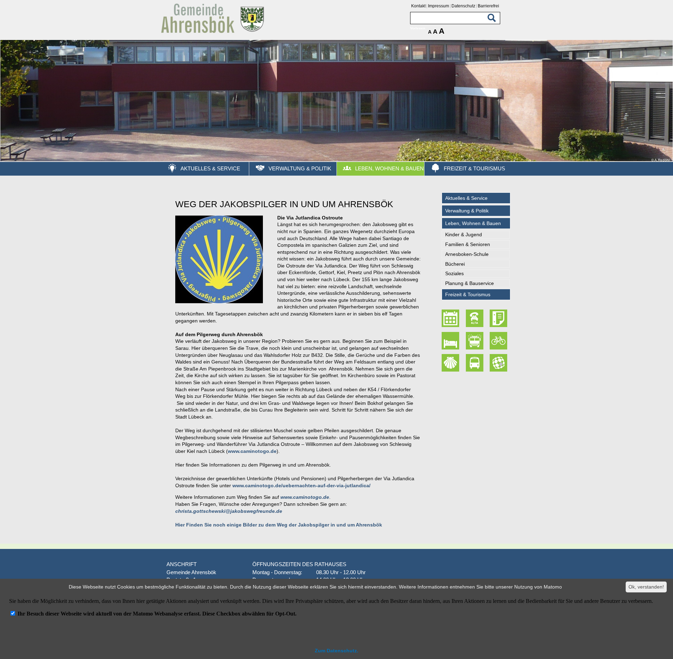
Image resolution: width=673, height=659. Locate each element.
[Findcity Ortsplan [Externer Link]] (499, 363)
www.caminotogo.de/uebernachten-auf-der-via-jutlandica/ (301, 485)
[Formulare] (499, 318)
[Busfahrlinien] (475, 363)
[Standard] (213, 32)
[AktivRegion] (499, 341)
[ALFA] (475, 318)
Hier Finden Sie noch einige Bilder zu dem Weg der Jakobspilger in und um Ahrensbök (278, 525)
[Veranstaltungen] (451, 318)
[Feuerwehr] (475, 341)
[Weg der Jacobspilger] (451, 363)
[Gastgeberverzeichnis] (451, 341)
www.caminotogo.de (252, 451)
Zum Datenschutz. (336, 650)
